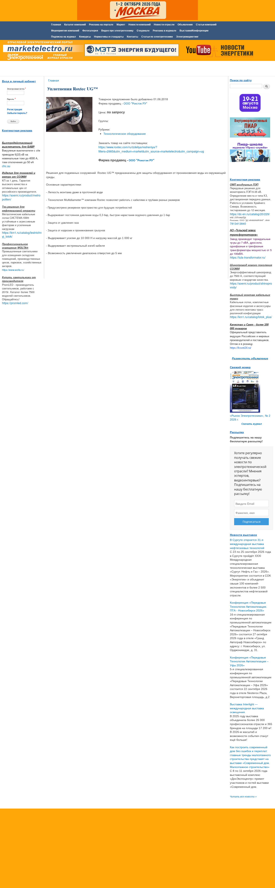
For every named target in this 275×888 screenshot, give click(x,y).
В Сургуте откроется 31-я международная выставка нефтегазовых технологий (247, 543)
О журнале (143, 30)
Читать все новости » (243, 796)
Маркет (121, 24)
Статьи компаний (206, 24)
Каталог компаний (75, 24)
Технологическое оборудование (124, 133)
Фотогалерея (90, 30)
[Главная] (42, 51)
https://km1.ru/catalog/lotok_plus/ (251, 317)
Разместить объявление (250, 358)
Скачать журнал (251, 424)
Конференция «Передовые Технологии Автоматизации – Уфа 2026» (249, 661)
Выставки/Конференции (194, 30)
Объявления (185, 24)
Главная (56, 24)
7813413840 (238, 223)
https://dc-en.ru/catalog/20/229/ (250, 214)
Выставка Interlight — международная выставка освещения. (247, 708)
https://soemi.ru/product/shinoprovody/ (251, 285)
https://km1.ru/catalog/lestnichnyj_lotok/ (22, 235)
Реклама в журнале (164, 30)
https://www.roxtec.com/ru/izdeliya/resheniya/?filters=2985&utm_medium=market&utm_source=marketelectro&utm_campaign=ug (151, 149)
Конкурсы (85, 36)
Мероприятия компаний (65, 30)
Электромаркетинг (187, 36)
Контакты (132, 36)
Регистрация (14, 109)
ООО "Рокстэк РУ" (135, 103)
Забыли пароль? (17, 113)
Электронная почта (16, 88)
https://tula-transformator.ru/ (248, 257)
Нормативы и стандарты (109, 36)
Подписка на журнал (63, 36)
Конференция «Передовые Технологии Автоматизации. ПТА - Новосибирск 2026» (248, 606)
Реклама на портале (101, 24)
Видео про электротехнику (117, 30)
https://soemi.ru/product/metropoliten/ (21, 197)
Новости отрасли (164, 24)
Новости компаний (139, 24)
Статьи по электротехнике (157, 36)
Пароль (11, 99)
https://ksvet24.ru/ (240, 347)
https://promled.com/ (15, 303)
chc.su (6, 166)
